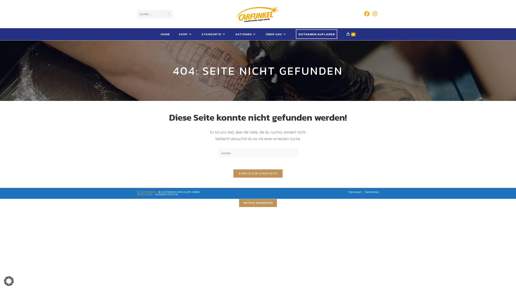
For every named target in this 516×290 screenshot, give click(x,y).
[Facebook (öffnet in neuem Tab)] (367, 14)
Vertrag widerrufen (258, 203)
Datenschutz (372, 192)
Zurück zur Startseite (258, 173)
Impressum (355, 192)
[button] (9, 281)
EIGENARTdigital (167, 194)
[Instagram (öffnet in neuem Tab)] (375, 14)
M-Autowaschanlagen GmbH (179, 192)
